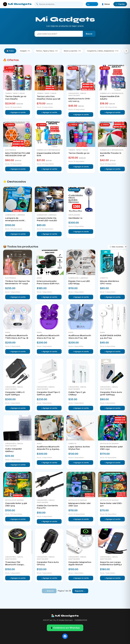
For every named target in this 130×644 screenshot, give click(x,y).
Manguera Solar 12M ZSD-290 (79, 504)
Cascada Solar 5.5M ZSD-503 (16, 504)
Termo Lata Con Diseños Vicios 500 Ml (48, 97)
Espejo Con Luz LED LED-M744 (79, 282)
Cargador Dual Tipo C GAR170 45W (48, 393)
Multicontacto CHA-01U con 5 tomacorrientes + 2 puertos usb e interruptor (79, 100)
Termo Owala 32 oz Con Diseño (15, 97)
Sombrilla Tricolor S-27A (111, 154)
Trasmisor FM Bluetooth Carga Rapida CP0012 (14, 563)
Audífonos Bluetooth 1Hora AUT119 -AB (79, 336)
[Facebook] (65, 636)
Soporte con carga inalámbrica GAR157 (111, 563)
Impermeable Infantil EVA (48, 154)
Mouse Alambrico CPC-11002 (109, 282)
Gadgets (25, 51)
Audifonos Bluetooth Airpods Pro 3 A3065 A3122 (48, 448)
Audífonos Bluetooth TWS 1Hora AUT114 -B (16, 336)
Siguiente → (80, 591)
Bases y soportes (72, 51)
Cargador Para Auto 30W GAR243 (111, 393)
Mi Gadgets (20, 4)
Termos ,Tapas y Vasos (47, 51)
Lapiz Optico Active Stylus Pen (79, 448)
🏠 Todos (10, 51)
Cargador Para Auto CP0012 (48, 563)
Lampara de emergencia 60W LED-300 (14, 219)
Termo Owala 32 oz (79, 153)
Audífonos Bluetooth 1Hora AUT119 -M (48, 336)
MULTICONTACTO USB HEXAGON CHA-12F (17, 154)
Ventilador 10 (75, 218)
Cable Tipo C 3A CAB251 (77, 393)
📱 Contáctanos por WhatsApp (65, 628)
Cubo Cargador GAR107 (13, 450)
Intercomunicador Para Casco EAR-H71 (48, 282)
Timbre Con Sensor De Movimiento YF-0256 (17, 282)
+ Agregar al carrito (18, 112)
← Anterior (49, 591)
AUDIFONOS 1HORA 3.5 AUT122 (110, 336)
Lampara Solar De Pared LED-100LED (47, 219)
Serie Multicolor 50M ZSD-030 (111, 448)
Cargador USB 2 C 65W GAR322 (15, 393)
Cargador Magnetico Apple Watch (79, 563)
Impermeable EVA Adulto (109, 97)
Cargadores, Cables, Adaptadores (102, 51)
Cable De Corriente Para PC (47, 506)
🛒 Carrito (120, 4)
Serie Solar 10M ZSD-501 (111, 504)
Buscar (89, 34)
